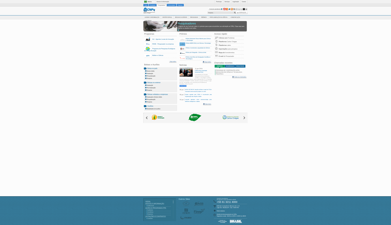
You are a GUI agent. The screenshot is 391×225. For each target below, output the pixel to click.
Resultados (240, 66)
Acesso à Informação (152, 17)
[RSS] (232, 9)
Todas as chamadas (240, 77)
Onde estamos (221, 211)
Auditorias (150, 210)
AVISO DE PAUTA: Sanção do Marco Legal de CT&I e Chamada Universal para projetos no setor (198, 90)
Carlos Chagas (228, 41)
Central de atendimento (215, 9)
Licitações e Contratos (155, 216)
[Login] (246, 9)
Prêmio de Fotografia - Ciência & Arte (196, 52)
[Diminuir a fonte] (241, 9)
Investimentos (226, 52)
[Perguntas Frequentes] (237, 9)
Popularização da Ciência (218, 17)
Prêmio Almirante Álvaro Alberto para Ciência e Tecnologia (198, 39)
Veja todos (173, 61)
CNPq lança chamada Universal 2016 (201, 71)
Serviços (227, 1)
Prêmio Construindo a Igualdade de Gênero (198, 48)
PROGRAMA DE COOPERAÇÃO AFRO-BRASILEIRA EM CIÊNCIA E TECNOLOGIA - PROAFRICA (229, 72)
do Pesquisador (226, 56)
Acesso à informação (163, 1)
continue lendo (183, 85)
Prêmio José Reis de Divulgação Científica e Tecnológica (198, 58)
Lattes (225, 45)
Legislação (236, 1)
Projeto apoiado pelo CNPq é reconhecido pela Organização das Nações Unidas (198, 95)
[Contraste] (244, 9)
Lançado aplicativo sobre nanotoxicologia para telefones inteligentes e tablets (198, 100)
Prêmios (204, 17)
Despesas (150, 214)
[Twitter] (229, 9)
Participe (219, 1)
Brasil (150, 2)
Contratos (150, 218)
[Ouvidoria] (234, 9)
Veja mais (208, 104)
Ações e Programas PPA (155, 208)
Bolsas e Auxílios (181, 17)
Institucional (167, 17)
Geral (148, 201)
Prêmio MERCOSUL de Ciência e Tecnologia (198, 43)
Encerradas (230, 66)
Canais (244, 1)
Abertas (220, 66)
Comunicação (235, 17)
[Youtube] (224, 9)
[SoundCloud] (227, 9)
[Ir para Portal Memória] (151, 11)
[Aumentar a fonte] (239, 9)
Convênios (150, 212)
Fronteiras (226, 38)
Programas (194, 17)
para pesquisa (228, 49)
